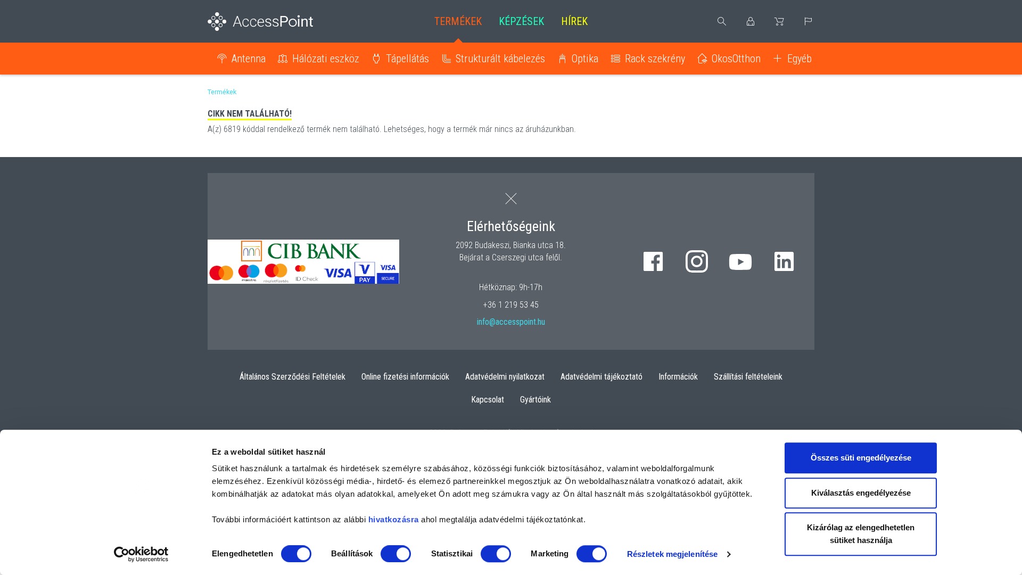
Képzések (521, 21)
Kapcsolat (487, 400)
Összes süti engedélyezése (861, 457)
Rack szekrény (655, 58)
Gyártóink (535, 400)
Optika (585, 58)
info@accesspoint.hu (511, 322)
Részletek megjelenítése (672, 553)
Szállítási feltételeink (748, 377)
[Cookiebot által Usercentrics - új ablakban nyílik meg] (141, 554)
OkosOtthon (736, 58)
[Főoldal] (278, 21)
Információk (678, 377)
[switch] (396, 553)
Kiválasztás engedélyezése (861, 492)
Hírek (574, 21)
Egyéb (799, 58)
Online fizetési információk (405, 377)
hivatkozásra (393, 519)
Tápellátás (407, 58)
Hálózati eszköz (325, 58)
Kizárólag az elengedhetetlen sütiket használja (860, 534)
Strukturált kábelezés (500, 58)
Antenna (249, 58)
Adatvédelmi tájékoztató (601, 377)
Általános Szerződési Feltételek (292, 377)
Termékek (458, 21)
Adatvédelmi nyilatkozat (505, 377)
